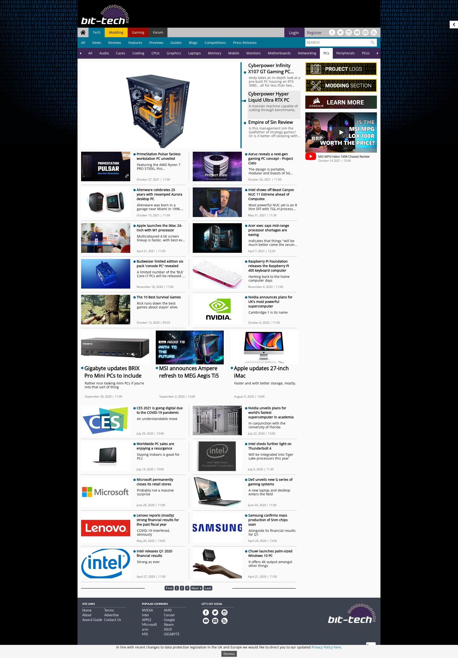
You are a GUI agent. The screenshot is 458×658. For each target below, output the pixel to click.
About (86, 615)
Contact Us (112, 620)
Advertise (111, 615)
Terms (109, 610)
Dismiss (229, 654)
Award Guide (92, 620)
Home (87, 610)
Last (208, 588)
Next (195, 588)
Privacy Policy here (326, 647)
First (169, 588)
